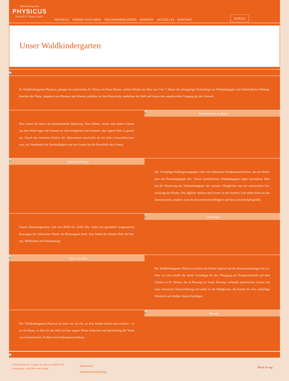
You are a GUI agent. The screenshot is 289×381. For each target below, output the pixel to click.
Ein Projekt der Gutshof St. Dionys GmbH (36, 364)
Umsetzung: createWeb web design (30, 368)
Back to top (265, 367)
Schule (240, 18)
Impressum (86, 365)
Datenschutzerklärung (93, 371)
